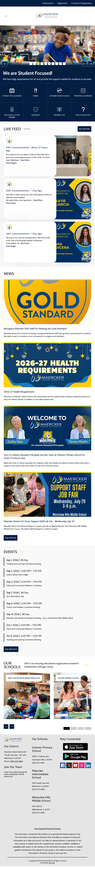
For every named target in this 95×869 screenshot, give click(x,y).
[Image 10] (64, 63)
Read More (25, 160)
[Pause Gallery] (4, 64)
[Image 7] (53, 63)
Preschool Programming (81, 3)
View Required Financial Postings (47, 829)
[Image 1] (30, 63)
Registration (62, 3)
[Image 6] (49, 63)
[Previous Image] (84, 64)
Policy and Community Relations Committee (24, 585)
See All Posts (84, 129)
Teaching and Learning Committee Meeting (23, 564)
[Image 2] (34, 63)
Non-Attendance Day (15, 596)
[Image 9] (60, 63)
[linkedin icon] (88, 767)
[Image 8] (56, 63)
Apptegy (52, 863)
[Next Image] (90, 64)
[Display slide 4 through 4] (88, 728)
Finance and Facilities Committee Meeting (23, 607)
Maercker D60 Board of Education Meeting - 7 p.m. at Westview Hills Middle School (39, 618)
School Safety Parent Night (17, 575)
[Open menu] (6, 16)
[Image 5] (45, 63)
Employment (48, 3)
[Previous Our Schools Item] (6, 726)
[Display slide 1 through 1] (66, 728)
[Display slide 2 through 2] (74, 728)
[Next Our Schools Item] (12, 726)
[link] (27, 718)
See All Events (11, 649)
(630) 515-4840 (16, 761)
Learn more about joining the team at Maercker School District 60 (15, 774)
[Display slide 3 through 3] (81, 728)
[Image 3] (38, 63)
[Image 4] (42, 63)
